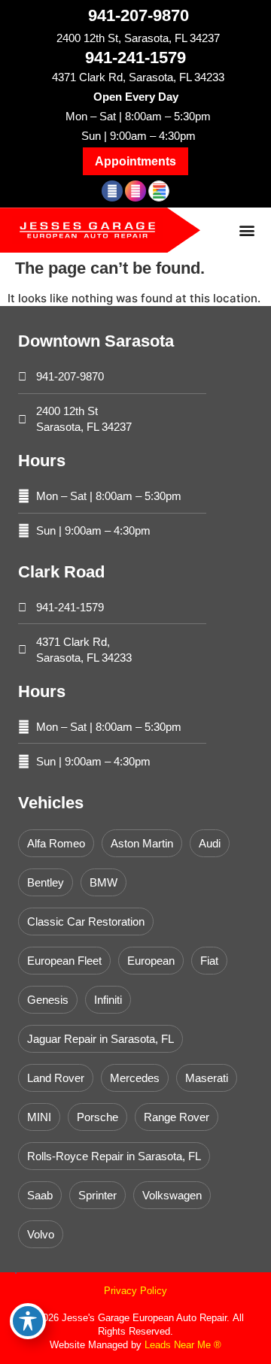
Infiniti (108, 999)
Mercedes (135, 1077)
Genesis (48, 999)
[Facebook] (112, 191)
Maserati (206, 1077)
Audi (210, 843)
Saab (40, 1195)
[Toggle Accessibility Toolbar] (28, 1321)
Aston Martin (142, 843)
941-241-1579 (135, 57)
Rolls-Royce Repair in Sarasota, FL (114, 1156)
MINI (39, 1117)
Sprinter (97, 1195)
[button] (135, 161)
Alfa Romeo (56, 843)
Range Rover (176, 1117)
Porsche (97, 1117)
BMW (103, 882)
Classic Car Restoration (86, 921)
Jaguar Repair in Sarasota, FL (100, 1038)
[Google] (158, 191)
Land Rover (55, 1077)
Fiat (209, 960)
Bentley (45, 882)
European (151, 960)
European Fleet (64, 960)
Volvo (40, 1234)
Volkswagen (172, 1195)
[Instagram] (135, 191)
